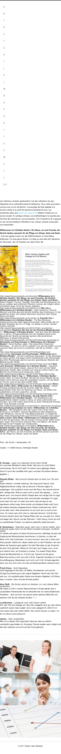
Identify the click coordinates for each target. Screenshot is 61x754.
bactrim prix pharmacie (27, 212)
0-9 (5, 184)
